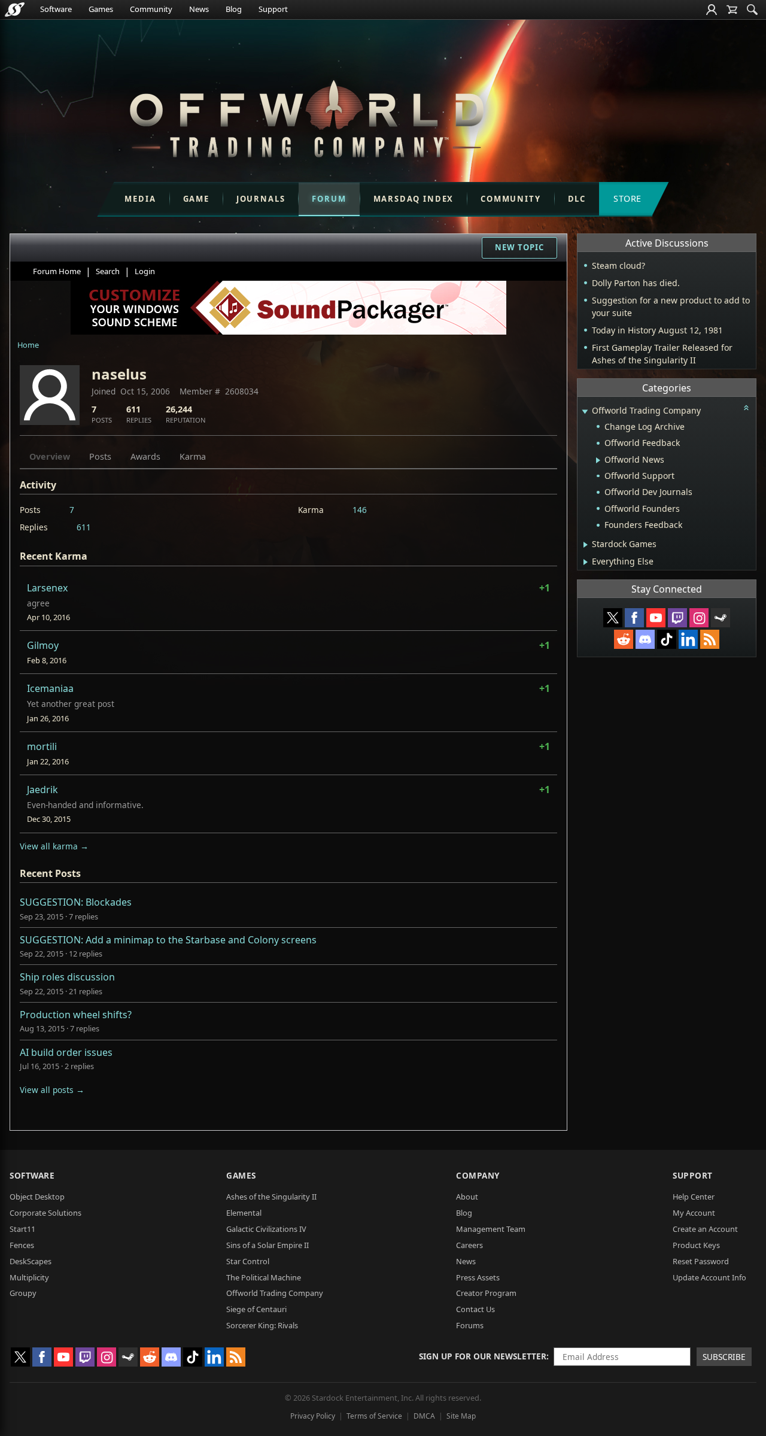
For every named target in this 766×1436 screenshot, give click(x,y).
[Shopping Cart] (732, 9)
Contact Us (475, 1309)
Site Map (461, 1416)
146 (359, 509)
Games (101, 9)
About (467, 1196)
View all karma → (54, 846)
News (199, 9)
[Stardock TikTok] (666, 639)
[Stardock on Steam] (720, 618)
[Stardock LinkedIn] (688, 639)
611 (84, 527)
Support (273, 9)
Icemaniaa (50, 688)
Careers (469, 1245)
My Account (694, 1212)
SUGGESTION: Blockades (76, 902)
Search (108, 271)
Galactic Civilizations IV (266, 1229)
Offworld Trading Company (274, 1293)
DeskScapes (30, 1261)
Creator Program (486, 1293)
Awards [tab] (145, 456)
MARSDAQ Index (413, 198)
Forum (329, 198)
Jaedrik (42, 789)
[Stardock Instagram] (699, 618)
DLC (577, 198)
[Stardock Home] (15, 9)
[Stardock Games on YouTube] (656, 618)
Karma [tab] (193, 456)
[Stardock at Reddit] (623, 639)
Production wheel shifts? (76, 1014)
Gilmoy (43, 645)
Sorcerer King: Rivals (262, 1325)
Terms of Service (374, 1416)
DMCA (424, 1416)
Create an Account (705, 1229)
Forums (470, 1325)
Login (145, 271)
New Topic (519, 247)
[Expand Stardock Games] (585, 545)
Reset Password (701, 1261)
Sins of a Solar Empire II (267, 1245)
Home (28, 344)
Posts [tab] (100, 456)
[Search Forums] (752, 9)
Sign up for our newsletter (482, 1356)
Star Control (247, 1261)
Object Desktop (37, 1196)
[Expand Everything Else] (585, 562)
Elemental (244, 1212)
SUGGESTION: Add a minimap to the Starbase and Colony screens (168, 939)
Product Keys (696, 1245)
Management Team (490, 1229)
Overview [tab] (49, 456)
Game (196, 198)
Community (151, 9)
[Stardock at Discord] (645, 639)
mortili (42, 746)
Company (478, 1175)
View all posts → (52, 1089)
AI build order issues (66, 1052)
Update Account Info (709, 1277)
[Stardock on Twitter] (613, 618)
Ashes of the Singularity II (271, 1196)
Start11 (22, 1229)
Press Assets (478, 1277)
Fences (22, 1245)
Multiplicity (29, 1277)
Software (56, 9)
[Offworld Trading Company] (306, 115)
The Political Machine (263, 1277)
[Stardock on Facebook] (634, 618)
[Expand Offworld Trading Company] (585, 411)
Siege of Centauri (256, 1309)
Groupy (23, 1293)
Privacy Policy (312, 1416)
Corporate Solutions (45, 1212)
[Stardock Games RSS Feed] (710, 639)
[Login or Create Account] (712, 9)
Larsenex (47, 587)
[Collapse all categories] (746, 408)
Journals (260, 198)
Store (627, 198)
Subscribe (724, 1356)
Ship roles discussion (67, 976)
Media (140, 198)
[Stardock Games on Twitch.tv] (677, 618)
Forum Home (57, 271)
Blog (234, 9)
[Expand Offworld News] (598, 460)
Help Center (694, 1196)
